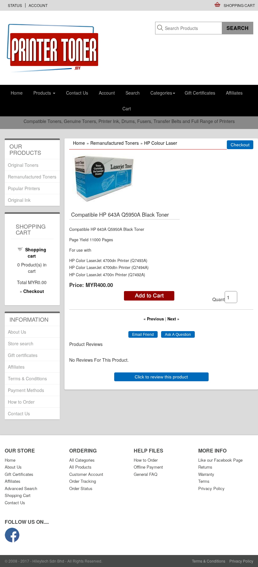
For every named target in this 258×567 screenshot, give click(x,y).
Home (17, 93)
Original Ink (19, 200)
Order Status (81, 488)
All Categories (82, 460)
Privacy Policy (211, 488)
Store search (20, 343)
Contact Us (77, 93)
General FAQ (145, 474)
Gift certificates (22, 355)
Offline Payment (148, 467)
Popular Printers (24, 188)
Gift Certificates (200, 93)
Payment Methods (26, 390)
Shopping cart (35, 252)
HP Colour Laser (160, 143)
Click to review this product (161, 377)
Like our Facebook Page (220, 460)
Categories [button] (161, 93)
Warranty (206, 474)
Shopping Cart (239, 5)
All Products (80, 467)
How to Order (21, 402)
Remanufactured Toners (114, 143)
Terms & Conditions (27, 378)
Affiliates (234, 93)
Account (38, 5)
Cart (126, 108)
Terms (204, 481)
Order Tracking (82, 481)
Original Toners (23, 165)
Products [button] (42, 93)
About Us (17, 332)
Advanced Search (21, 488)
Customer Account (86, 474)
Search (133, 93)
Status (15, 5)
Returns (205, 467)
